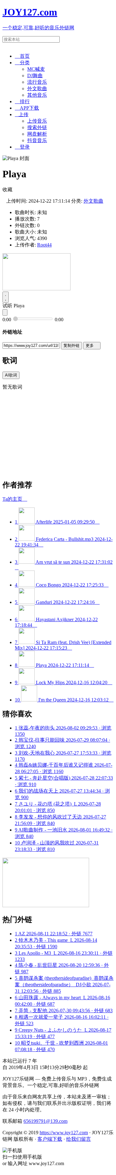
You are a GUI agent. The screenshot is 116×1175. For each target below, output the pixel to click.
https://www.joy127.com (64, 1132)
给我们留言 (78, 1139)
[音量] (4, 312)
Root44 (44, 244)
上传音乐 (37, 121)
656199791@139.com (45, 1121)
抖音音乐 (37, 140)
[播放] (5, 297)
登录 (22, 147)
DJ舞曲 (35, 75)
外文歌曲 (37, 88)
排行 (22, 101)
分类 (22, 62)
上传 (21, 114)
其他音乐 (37, 95)
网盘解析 (37, 134)
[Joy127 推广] (36, 288)
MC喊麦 (36, 69)
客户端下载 (49, 1139)
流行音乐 (37, 82)
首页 (22, 56)
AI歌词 (11, 375)
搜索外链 (37, 127)
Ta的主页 (14, 499)
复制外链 (71, 345)
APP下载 (27, 108)
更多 (92, 345)
